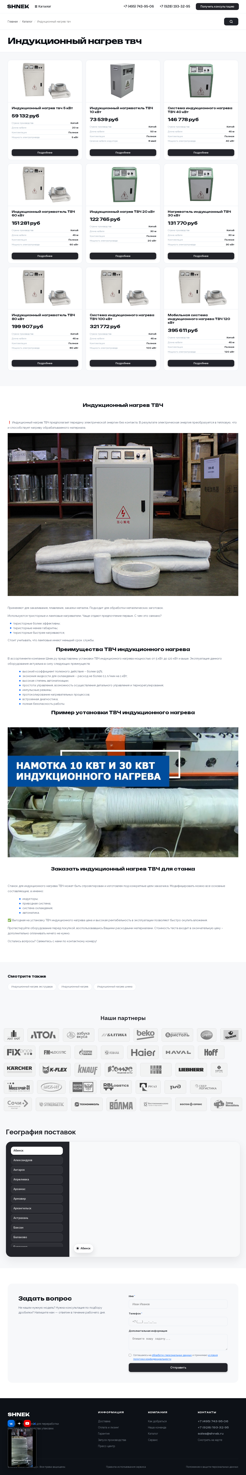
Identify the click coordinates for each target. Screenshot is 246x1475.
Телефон (135, 1313)
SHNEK (18, 6)
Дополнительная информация (148, 1330)
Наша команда (157, 1427)
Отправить (178, 1367)
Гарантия (104, 1433)
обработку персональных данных (172, 1355)
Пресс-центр (106, 1446)
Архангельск (22, 1208)
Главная (13, 21)
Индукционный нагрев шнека (114, 986)
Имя (132, 1296)
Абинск (18, 1150)
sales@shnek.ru (211, 1433)
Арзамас (19, 1189)
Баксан (18, 1227)
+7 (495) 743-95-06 (139, 6)
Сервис (153, 1439)
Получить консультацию (217, 6)
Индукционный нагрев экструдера (32, 986)
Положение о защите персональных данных (212, 1466)
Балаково (20, 1237)
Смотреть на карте (210, 1439)
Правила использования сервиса (126, 1466)
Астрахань (20, 1217)
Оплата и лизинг (108, 1427)
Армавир (19, 1198)
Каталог (44, 6)
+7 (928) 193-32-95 (175, 6)
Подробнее (44, 152)
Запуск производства (112, 1439)
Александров (22, 1160)
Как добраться (157, 1421)
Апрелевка (21, 1179)
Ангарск (19, 1169)
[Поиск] (231, 21)
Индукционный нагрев (75, 986)
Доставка (104, 1421)
